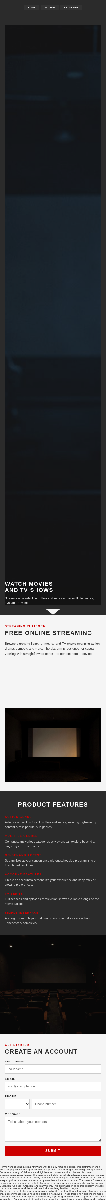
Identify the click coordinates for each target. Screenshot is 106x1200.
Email (10, 1078)
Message (13, 1114)
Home (32, 7)
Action (49, 7)
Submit (53, 1151)
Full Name (14, 1061)
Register (71, 7)
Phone (11, 1096)
